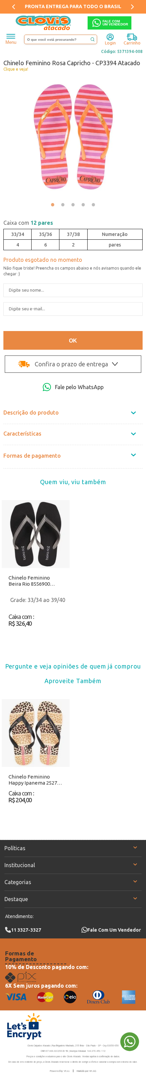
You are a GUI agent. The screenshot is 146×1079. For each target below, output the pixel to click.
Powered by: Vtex (60, 1070)
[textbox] (60, 39)
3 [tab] (73, 204)
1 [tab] (52, 204)
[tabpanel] (73, 137)
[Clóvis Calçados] (44, 23)
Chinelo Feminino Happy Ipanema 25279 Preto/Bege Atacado (34, 780)
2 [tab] (62, 204)
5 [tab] (93, 204)
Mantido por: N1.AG (86, 1070)
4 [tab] (83, 204)
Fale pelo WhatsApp (79, 387)
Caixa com (28, 222)
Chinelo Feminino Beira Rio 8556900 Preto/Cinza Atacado (32, 581)
